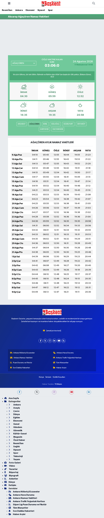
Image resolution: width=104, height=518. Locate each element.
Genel (16, 424)
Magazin (17, 437)
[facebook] (19, 392)
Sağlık (16, 446)
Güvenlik (17, 430)
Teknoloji (18, 456)
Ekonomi (30, 10)
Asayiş (16, 408)
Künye (41, 377)
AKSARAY (21, 124)
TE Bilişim (58, 384)
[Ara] (93, 3)
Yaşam (16, 459)
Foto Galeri (15, 463)
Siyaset (41, 10)
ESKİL (45, 124)
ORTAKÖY (81, 124)
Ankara (19, 10)
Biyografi (13, 476)
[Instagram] (50, 341)
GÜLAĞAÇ (55, 124)
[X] (45, 341)
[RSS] (63, 341)
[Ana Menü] (9, 3)
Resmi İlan (7, 10)
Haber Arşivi (61, 368)
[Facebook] (41, 341)
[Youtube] (59, 341)
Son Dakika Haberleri (21, 368)
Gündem (17, 427)
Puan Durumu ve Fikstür (22, 363)
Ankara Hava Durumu (65, 353)
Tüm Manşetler (62, 363)
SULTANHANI (58, 129)
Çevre (16, 411)
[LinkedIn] (54, 341)
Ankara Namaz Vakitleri (23, 358)
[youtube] (71, 392)
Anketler (13, 479)
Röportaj (13, 472)
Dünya (16, 414)
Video (12, 466)
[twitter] (37, 392)
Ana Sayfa (14, 398)
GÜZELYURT (68, 124)
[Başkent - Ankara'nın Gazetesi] (50, 3)
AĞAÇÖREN (34, 124)
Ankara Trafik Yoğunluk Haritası (68, 358)
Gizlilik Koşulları (59, 377)
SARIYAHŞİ (44, 129)
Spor (50, 10)
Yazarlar (13, 469)
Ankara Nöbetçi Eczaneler (24, 353)
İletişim (48, 377)
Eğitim (16, 418)
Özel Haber (19, 440)
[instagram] (54, 392)
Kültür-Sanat (20, 434)
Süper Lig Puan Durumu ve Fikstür (30, 504)
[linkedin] (89, 392)
